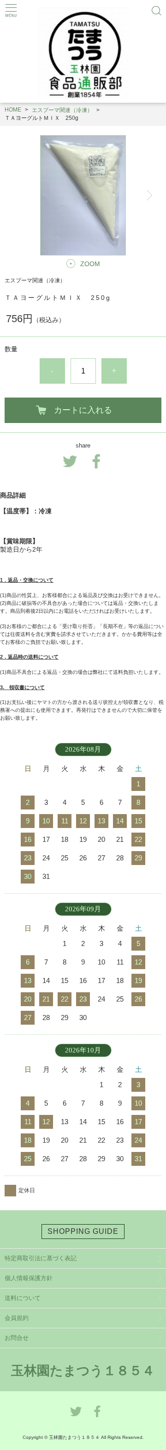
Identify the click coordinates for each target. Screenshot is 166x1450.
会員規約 (17, 1317)
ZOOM (90, 264)
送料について (23, 1297)
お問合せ (17, 1337)
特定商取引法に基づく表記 (41, 1258)
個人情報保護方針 (29, 1278)
